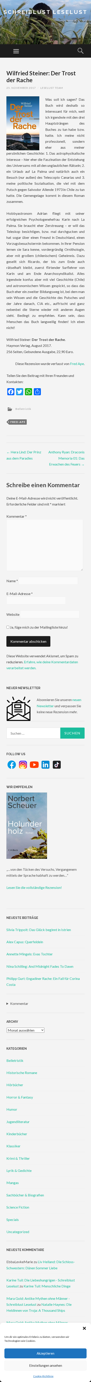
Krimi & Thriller (18, 1158)
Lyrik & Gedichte (19, 1170)
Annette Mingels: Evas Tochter (29, 954)
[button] (84, 1328)
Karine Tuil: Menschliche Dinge (47, 1286)
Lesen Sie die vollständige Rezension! (34, 887)
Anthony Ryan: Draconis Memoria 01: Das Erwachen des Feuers (66, 458)
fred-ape (17, 422)
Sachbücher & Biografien (25, 1195)
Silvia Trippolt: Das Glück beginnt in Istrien (38, 930)
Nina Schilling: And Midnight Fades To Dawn (39, 966)
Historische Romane (21, 1072)
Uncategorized (17, 1232)
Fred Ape (77, 363)
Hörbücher (14, 1085)
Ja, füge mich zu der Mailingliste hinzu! (38, 627)
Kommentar (16, 516)
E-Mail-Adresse (19, 593)
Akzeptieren (45, 1353)
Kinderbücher (16, 1134)
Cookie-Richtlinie (43, 1376)
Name (12, 581)
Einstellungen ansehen (45, 1365)
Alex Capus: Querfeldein (24, 942)
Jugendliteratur (18, 1122)
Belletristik (23, 409)
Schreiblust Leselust (45, 12)
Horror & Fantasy (19, 1097)
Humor (11, 1109)
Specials (12, 1219)
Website (12, 614)
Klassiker (13, 1146)
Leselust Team (51, 87)
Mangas (12, 1182)
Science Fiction (17, 1207)
